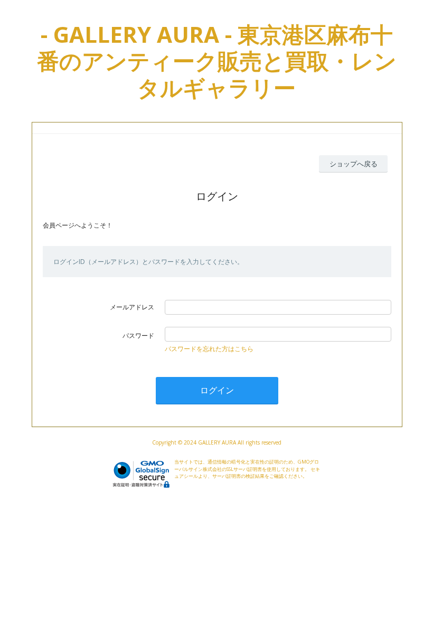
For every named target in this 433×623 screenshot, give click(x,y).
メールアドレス (132, 307)
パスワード (138, 335)
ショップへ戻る (354, 163)
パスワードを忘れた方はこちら (209, 348)
